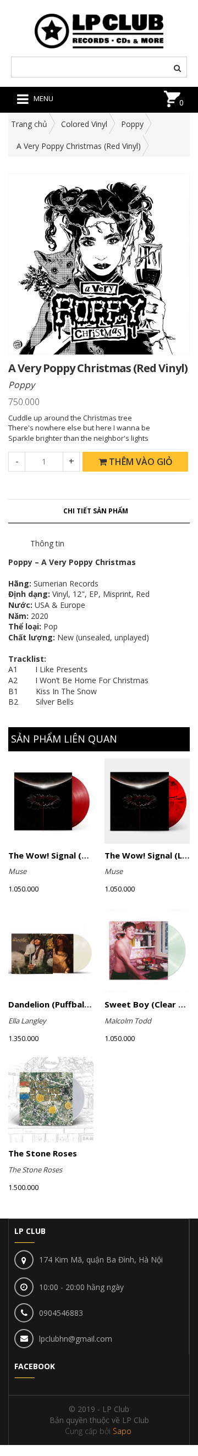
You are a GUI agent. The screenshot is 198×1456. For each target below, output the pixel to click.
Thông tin (47, 543)
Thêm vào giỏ (140, 462)
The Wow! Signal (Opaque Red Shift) (82, 855)
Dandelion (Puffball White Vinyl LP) (79, 1004)
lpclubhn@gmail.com (75, 1338)
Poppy (132, 124)
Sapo (122, 1431)
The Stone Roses (42, 1153)
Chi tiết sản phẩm (95, 511)
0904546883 (61, 1313)
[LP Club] (99, 30)
